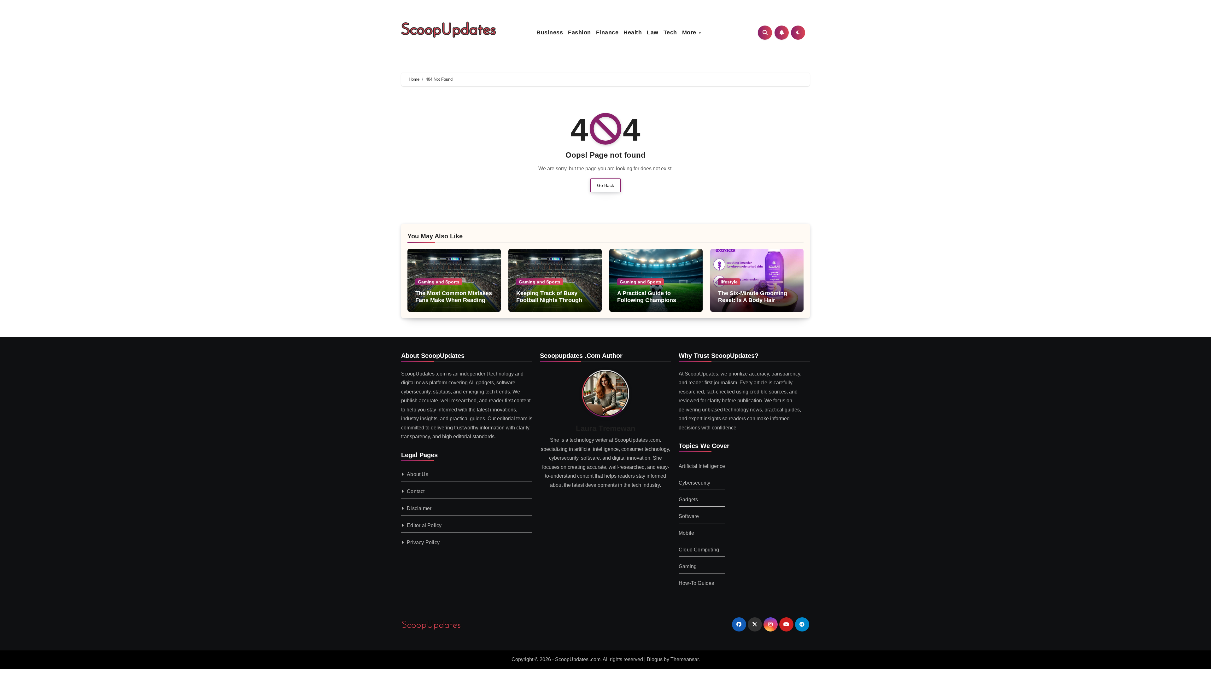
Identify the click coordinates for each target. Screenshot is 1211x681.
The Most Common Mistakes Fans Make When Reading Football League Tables (453, 300)
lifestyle (729, 281)
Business (549, 32)
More (690, 32)
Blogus (655, 659)
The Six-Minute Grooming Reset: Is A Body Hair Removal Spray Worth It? (752, 300)
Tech (670, 32)
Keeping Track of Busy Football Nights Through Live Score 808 (549, 300)
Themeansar (684, 659)
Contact (415, 491)
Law (652, 32)
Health (632, 32)
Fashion (579, 32)
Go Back (605, 185)
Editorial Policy (424, 525)
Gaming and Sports (438, 281)
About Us (417, 474)
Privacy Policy (423, 542)
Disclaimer (419, 508)
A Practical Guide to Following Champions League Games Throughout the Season (654, 303)
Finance (607, 32)
